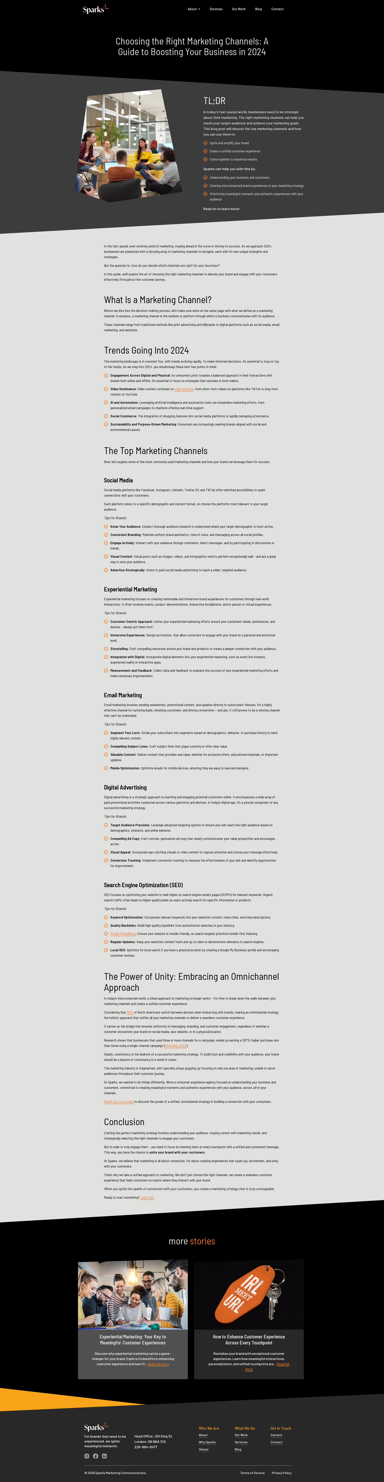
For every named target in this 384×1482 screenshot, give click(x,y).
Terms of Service (252, 1473)
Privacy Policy (282, 1473)
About (192, 9)
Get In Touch (281, 1428)
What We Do (245, 1428)
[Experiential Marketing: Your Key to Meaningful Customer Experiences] (133, 1294)
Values (203, 1449)
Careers (276, 1435)
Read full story (158, 1364)
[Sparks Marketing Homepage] (100, 1428)
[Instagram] (88, 1457)
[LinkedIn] (106, 1457)
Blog (258, 9)
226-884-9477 (145, 1447)
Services (216, 9)
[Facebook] (97, 1457)
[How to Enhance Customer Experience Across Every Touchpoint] (249, 1294)
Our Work (239, 9)
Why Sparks (207, 1442)
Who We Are (209, 1428)
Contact (277, 9)
